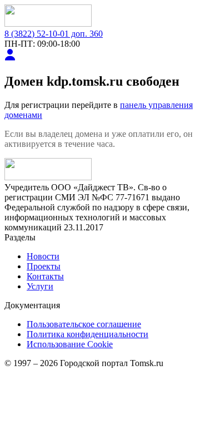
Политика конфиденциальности (87, 334)
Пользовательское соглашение (84, 324)
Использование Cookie (70, 344)
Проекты (44, 266)
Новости (43, 256)
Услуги (40, 286)
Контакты (45, 276)
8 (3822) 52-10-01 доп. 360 (53, 33)
